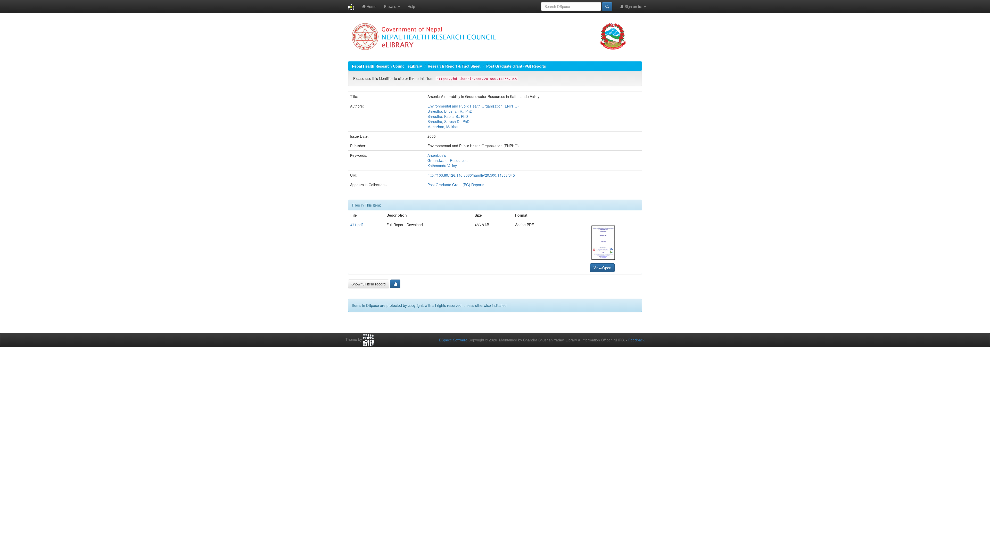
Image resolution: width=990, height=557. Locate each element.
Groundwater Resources (447, 160)
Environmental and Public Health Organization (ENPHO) (473, 106)
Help (411, 6)
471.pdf (356, 224)
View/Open (602, 267)
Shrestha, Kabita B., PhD (447, 116)
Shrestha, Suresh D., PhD (448, 121)
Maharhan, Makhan (443, 126)
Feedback (636, 339)
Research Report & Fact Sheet (454, 66)
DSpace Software (453, 339)
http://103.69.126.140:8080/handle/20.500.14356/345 (471, 175)
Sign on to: (633, 6)
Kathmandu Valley (442, 165)
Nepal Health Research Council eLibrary (387, 66)
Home (371, 6)
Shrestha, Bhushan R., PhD (449, 111)
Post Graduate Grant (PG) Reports (516, 66)
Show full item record (368, 283)
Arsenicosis (436, 155)
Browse (390, 6)
